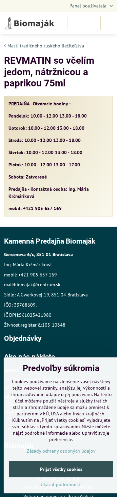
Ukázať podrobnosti (61, 484)
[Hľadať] (75, 23)
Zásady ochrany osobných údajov (61, 451)
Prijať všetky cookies (61, 469)
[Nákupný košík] (92, 23)
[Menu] (109, 23)
